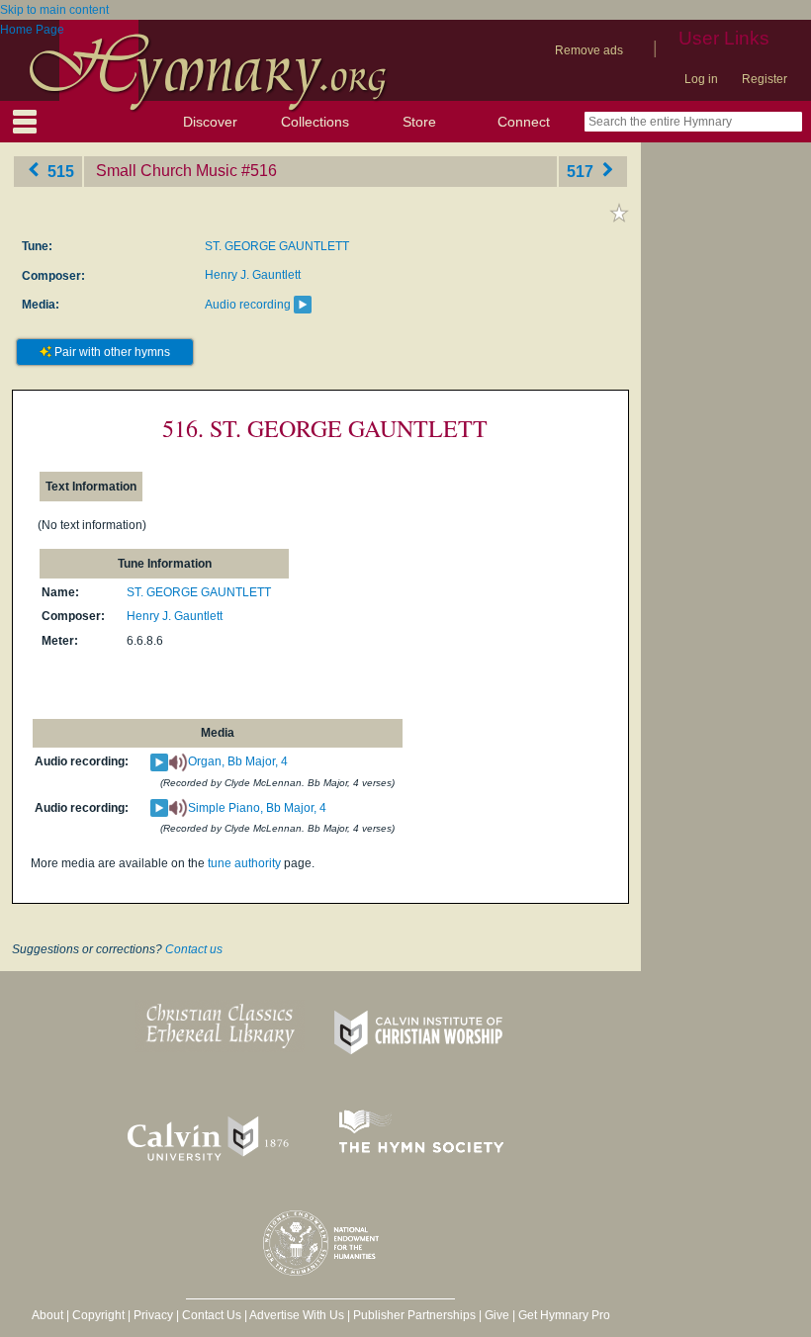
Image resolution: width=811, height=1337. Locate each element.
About (47, 1315)
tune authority (244, 863)
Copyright (98, 1315)
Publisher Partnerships (414, 1315)
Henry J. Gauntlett (253, 275)
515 (59, 170)
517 (582, 170)
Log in (701, 79)
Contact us (194, 949)
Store (419, 122)
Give (497, 1315)
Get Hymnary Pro (564, 1315)
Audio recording (248, 305)
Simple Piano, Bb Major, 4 (257, 808)
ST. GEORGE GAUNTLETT (277, 246)
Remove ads (589, 50)
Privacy (153, 1315)
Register (764, 79)
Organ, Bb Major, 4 (238, 761)
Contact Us (211, 1315)
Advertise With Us (296, 1315)
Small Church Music (166, 170)
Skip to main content (54, 10)
